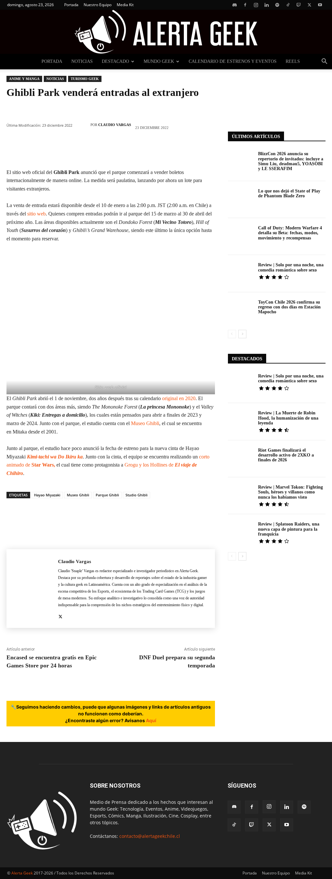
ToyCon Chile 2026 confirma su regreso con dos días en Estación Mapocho (289, 307)
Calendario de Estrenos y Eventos (233, 61)
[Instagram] (256, 5)
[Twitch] (298, 5)
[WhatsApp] (91, 149)
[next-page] (242, 334)
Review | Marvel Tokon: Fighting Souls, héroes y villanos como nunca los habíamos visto (290, 492)
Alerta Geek (22, 873)
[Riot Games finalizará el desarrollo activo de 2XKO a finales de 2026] (240, 458)
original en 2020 (179, 398)
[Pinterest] (71, 149)
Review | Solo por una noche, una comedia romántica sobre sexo (291, 267)
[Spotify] (277, 5)
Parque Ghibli (107, 494)
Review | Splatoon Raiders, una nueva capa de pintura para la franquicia (288, 529)
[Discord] (234, 5)
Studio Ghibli (136, 494)
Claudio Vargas (114, 125)
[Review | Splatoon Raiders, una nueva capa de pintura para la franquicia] (240, 532)
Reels (293, 61)
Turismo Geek (85, 79)
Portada (71, 4)
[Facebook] (245, 5)
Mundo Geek (159, 61)
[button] (324, 62)
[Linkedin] (266, 5)
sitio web (36, 213)
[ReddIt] (130, 149)
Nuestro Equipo (98, 4)
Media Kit (125, 4)
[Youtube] (320, 5)
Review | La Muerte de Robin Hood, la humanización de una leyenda (288, 418)
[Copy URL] (188, 149)
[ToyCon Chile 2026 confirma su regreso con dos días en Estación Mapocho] (240, 310)
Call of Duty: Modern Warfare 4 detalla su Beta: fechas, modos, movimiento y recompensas (290, 233)
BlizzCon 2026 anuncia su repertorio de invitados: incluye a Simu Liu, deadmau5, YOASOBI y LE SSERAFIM (290, 161)
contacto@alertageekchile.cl (149, 836)
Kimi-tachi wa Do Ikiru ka (55, 456)
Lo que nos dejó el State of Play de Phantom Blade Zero (289, 193)
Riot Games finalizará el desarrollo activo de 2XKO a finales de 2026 (286, 455)
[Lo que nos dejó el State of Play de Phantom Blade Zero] (240, 199)
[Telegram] (169, 149)
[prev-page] (232, 334)
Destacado (115, 61)
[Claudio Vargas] (83, 124)
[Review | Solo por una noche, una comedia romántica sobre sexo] (240, 273)
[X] (309, 5)
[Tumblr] (149, 149)
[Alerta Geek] (166, 32)
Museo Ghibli (145, 423)
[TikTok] (288, 5)
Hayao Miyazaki (47, 494)
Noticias (82, 61)
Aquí (151, 720)
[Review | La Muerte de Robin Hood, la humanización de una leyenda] (240, 421)
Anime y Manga (24, 79)
